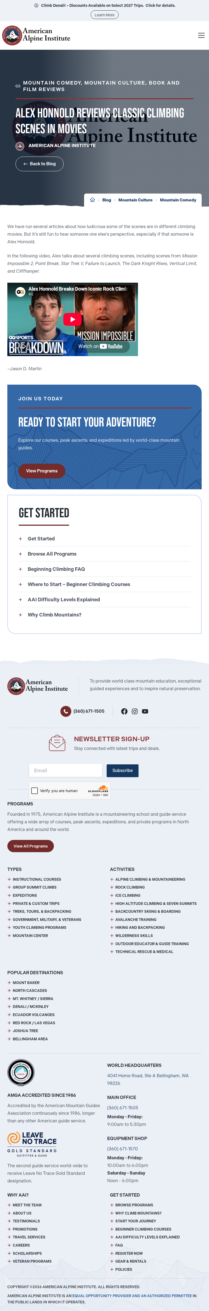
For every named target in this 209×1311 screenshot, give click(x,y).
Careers (21, 1245)
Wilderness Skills (134, 936)
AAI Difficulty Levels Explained (147, 1237)
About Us (22, 1213)
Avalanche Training (135, 920)
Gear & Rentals (130, 1261)
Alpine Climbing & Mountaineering (150, 879)
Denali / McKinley (31, 1007)
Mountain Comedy (178, 200)
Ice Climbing (127, 895)
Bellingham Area (30, 1039)
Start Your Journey (135, 1221)
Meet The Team (27, 1205)
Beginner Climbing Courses (143, 1229)
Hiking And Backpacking (140, 928)
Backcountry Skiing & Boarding (148, 912)
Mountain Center (30, 936)
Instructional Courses (37, 879)
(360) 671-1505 (88, 711)
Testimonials (26, 1221)
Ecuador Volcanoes (34, 1015)
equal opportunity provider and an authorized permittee (132, 1296)
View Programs (41, 471)
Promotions (25, 1229)
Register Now (129, 1253)
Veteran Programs (32, 1261)
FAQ (119, 1245)
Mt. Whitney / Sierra (33, 999)
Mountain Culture (135, 200)
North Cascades (30, 991)
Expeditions (25, 895)
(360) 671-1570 (122, 1148)
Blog (106, 200)
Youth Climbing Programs (39, 928)
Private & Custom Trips (36, 904)
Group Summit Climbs (35, 887)
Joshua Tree (25, 1031)
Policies (123, 1270)
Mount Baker (26, 983)
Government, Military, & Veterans (47, 920)
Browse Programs (134, 1205)
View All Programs (31, 846)
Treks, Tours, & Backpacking (42, 912)
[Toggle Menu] (201, 35)
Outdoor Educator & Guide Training (152, 944)
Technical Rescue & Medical (144, 952)
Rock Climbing (130, 887)
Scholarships (27, 1253)
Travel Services (29, 1237)
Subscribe (122, 770)
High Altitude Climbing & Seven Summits (156, 904)
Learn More (105, 15)
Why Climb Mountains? (138, 1213)
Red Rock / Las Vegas (34, 1023)
